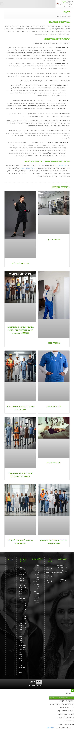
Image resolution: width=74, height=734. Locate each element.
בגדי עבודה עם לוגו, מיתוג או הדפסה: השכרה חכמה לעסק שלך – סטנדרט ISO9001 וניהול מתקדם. (20, 330)
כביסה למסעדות (20, 599)
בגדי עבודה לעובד (20, 670)
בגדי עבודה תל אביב (53, 406)
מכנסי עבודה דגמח (24, 648)
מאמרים (63, 16)
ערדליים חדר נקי (54, 239)
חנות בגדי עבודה (54, 343)
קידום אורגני (40, 685)
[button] (1, 3)
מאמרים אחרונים (23, 560)
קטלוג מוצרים (37, 559)
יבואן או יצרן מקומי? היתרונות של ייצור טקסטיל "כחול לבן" (20, 581)
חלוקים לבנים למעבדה (24, 625)
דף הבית (68, 16)
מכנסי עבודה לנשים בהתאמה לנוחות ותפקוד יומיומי (20, 632)
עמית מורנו (50, 727)
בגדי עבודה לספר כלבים (20, 263)
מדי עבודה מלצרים (53, 462)
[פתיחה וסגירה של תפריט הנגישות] (72, 690)
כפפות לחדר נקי (24, 670)
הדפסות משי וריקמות (26, 168)
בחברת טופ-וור (63, 165)
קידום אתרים (32, 685)
